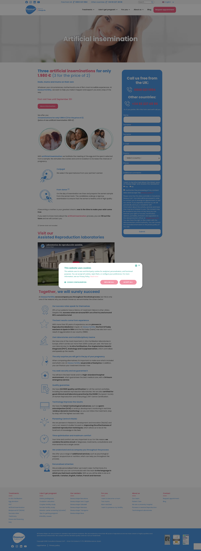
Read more (94, 276)
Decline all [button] (109, 282)
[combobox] (136, 266)
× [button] (139, 265)
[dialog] (100, 275)
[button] (75, 282)
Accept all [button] (128, 282)
